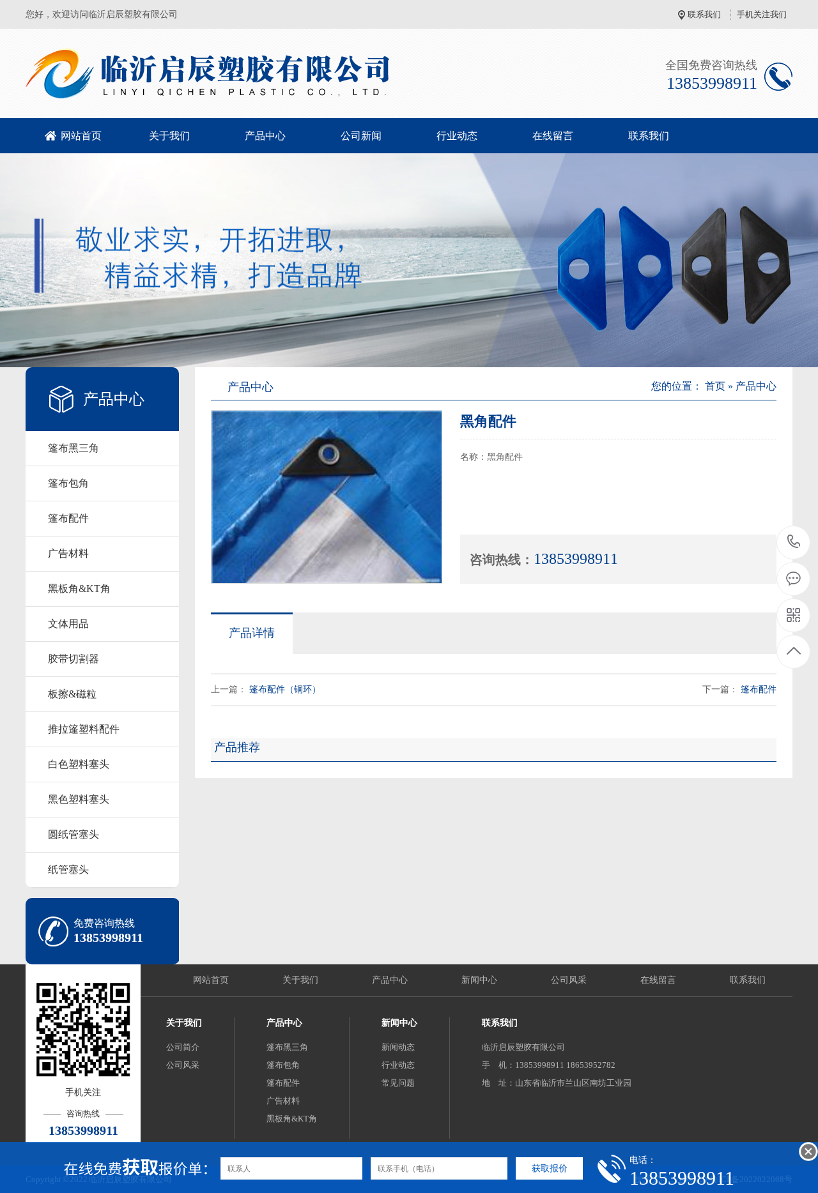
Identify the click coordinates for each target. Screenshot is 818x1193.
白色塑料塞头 (78, 764)
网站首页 (81, 135)
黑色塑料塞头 (78, 799)
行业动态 (456, 135)
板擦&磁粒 (72, 693)
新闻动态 (398, 1047)
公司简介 (182, 1047)
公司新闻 (361, 135)
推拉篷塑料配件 (84, 729)
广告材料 (68, 553)
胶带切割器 (73, 658)
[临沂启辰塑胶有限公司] (288, 73)
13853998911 (794, 542)
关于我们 (169, 135)
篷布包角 (68, 483)
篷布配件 (68, 518)
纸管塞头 (68, 869)
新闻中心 (479, 980)
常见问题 (398, 1083)
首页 (715, 386)
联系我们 (704, 14)
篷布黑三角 (73, 448)
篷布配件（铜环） (285, 689)
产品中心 (265, 135)
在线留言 (552, 135)
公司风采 (569, 980)
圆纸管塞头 (73, 834)
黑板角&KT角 (79, 588)
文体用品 (68, 623)
